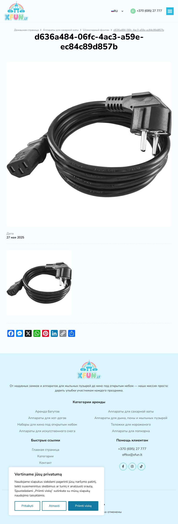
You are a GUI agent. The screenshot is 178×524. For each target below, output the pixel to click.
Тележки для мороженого (131, 424)
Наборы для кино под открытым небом (47, 424)
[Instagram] (132, 466)
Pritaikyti (27, 506)
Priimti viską (83, 506)
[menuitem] (117, 11)
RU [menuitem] (116, 11)
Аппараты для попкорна (131, 431)
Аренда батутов (47, 411)
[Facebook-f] (123, 466)
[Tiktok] (141, 466)
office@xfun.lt (132, 454)
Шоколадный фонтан (96, 30)
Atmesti (54, 506)
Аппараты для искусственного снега (47, 431)
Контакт (45, 463)
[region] (56, 491)
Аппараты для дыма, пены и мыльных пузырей (130, 418)
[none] (117, 11)
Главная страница (45, 449)
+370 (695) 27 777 (149, 11)
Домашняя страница (26, 30)
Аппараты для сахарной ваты (61, 30)
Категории (45, 456)
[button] (170, 11)
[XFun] (16, 11)
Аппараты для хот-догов (47, 418)
